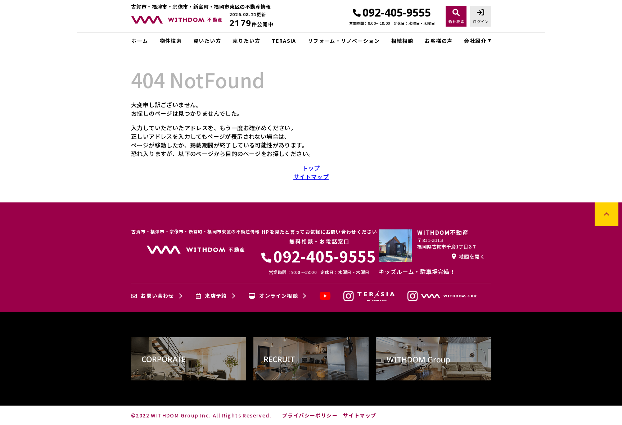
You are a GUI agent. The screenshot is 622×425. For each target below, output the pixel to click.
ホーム (139, 40)
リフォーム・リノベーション (344, 40)
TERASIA (284, 40)
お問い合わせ (157, 296)
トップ (311, 168)
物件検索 (171, 40)
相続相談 (402, 40)
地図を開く (472, 256)
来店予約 (216, 296)
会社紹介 (475, 40)
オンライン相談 (278, 296)
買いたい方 (207, 40)
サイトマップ (311, 176)
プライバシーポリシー (310, 415)
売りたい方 (246, 40)
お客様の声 (438, 40)
